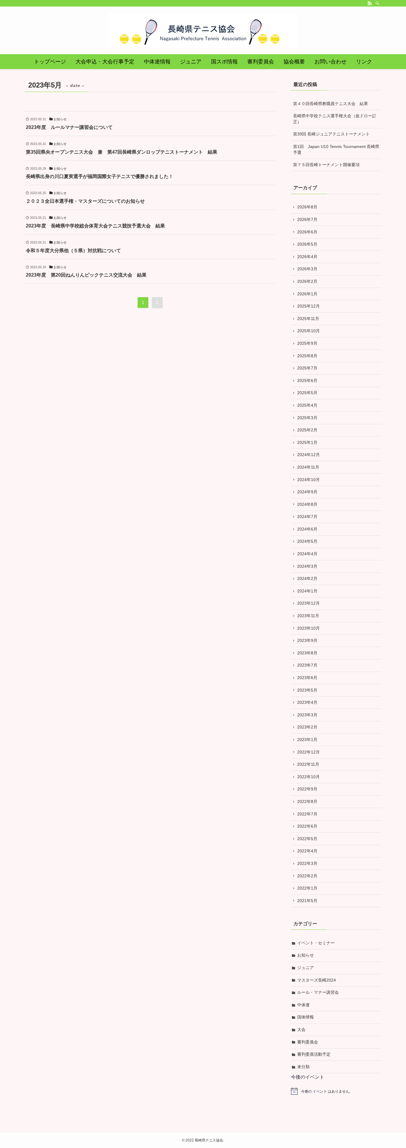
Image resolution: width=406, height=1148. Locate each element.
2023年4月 (307, 702)
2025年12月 (308, 306)
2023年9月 (307, 640)
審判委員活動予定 (314, 1054)
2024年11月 (308, 467)
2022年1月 (307, 888)
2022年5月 (307, 838)
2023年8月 (307, 653)
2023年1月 (307, 739)
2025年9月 (307, 343)
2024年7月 (307, 516)
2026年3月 (307, 268)
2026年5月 (307, 244)
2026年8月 (307, 207)
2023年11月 (308, 615)
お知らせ (305, 955)
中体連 (303, 1004)
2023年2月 (307, 727)
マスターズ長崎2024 (316, 980)
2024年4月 (307, 553)
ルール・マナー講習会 (318, 992)
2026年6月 (307, 232)
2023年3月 (307, 714)
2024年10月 (308, 479)
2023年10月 (308, 628)
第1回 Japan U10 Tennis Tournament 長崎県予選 (336, 149)
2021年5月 (307, 900)
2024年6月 (307, 529)
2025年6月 (307, 380)
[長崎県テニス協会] (203, 31)
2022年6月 (307, 826)
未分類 (303, 1066)
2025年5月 (307, 392)
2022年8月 (307, 801)
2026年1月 (307, 293)
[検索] (377, 3)
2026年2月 (307, 281)
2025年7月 (307, 368)
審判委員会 (307, 1042)
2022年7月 (307, 814)
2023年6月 (307, 677)
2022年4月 (307, 850)
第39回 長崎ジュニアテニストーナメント (331, 134)
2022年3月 (307, 863)
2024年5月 (307, 541)
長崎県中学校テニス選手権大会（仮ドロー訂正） (334, 118)
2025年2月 (307, 430)
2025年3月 (307, 417)
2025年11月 (308, 318)
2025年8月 (307, 355)
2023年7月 (307, 665)
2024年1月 (307, 591)
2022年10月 (308, 776)
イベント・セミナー (316, 942)
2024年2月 (307, 578)
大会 (301, 1029)
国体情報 (305, 1017)
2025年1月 (307, 442)
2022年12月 (308, 752)
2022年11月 (308, 764)
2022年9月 (307, 789)
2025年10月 (308, 330)
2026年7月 (307, 219)
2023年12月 (308, 603)
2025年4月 (307, 405)
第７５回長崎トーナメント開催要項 (326, 164)
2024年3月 (307, 566)
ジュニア (305, 967)
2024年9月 (307, 491)
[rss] (370, 3)
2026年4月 (307, 256)
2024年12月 (308, 454)
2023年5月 (307, 690)
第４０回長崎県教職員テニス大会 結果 (330, 103)
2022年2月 (307, 876)
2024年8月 (307, 504)
